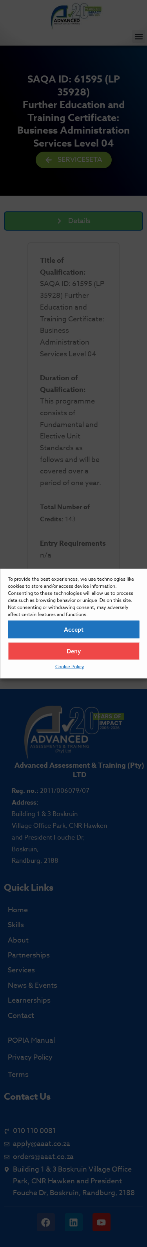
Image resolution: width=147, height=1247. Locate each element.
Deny (74, 651)
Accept (73, 629)
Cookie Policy (69, 666)
